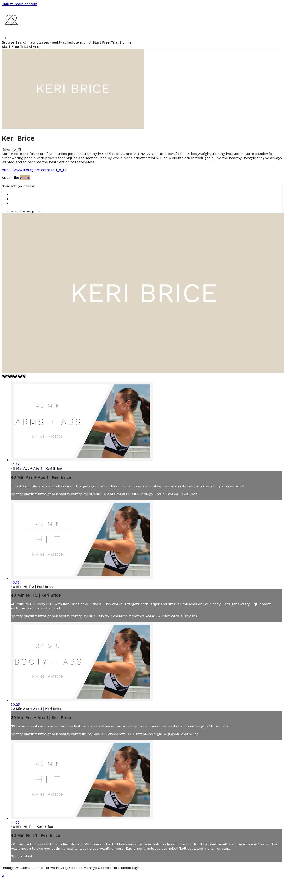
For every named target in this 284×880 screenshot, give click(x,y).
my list (85, 42)
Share (25, 177)
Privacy (62, 868)
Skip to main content (19, 4)
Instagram (10, 868)
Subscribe (11, 177)
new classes (38, 42)
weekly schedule (64, 42)
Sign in (125, 42)
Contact (27, 868)
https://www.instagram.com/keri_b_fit (34, 170)
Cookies (76, 868)
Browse (8, 42)
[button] (4, 38)
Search (21, 42)
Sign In (34, 46)
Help (39, 868)
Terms (50, 868)
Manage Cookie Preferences (107, 868)
